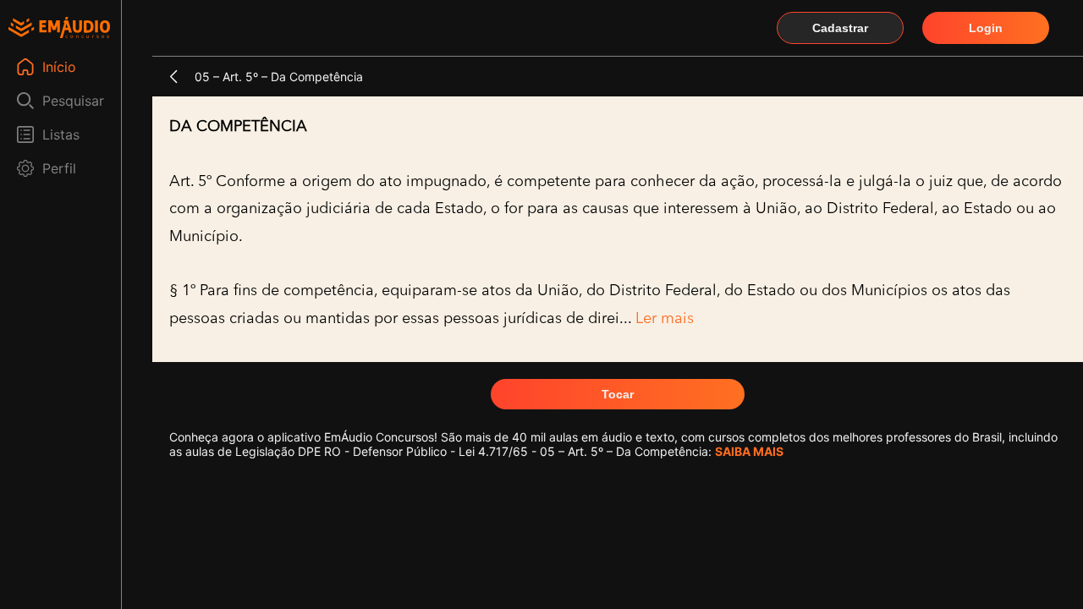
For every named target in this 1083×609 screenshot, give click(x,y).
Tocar (618, 394)
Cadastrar (840, 28)
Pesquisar (73, 100)
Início (59, 66)
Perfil (59, 168)
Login (986, 28)
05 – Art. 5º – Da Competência (279, 76)
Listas (61, 134)
